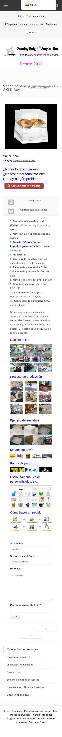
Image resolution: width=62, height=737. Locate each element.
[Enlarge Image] (31, 104)
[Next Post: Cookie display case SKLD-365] (31, 635)
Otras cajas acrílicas (18, 694)
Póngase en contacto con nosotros (24, 24)
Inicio (21, 16)
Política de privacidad (20, 715)
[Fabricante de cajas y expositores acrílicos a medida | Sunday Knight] (31, 57)
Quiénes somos (35, 16)
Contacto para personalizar (25, 185)
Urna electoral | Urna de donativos (25, 687)
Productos (51, 24)
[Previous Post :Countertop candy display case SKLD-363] (46, 629)
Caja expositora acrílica (24, 160)
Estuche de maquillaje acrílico (23, 679)
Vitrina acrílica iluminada (20, 664)
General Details (33, 200)
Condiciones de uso (42, 715)
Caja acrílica (13, 672)
